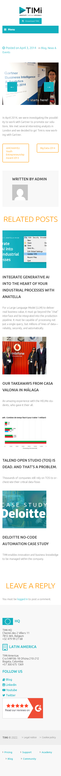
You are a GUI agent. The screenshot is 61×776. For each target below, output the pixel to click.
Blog (43, 47)
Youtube (11, 690)
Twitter (10, 695)
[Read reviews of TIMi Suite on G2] (22, 708)
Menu (11, 29)
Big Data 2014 (47, 148)
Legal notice (30, 737)
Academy (47, 752)
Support (27, 752)
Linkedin (10, 684)
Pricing (8, 752)
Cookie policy (49, 737)
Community (29, 758)
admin (41, 179)
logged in (22, 599)
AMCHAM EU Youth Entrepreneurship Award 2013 (15, 153)
